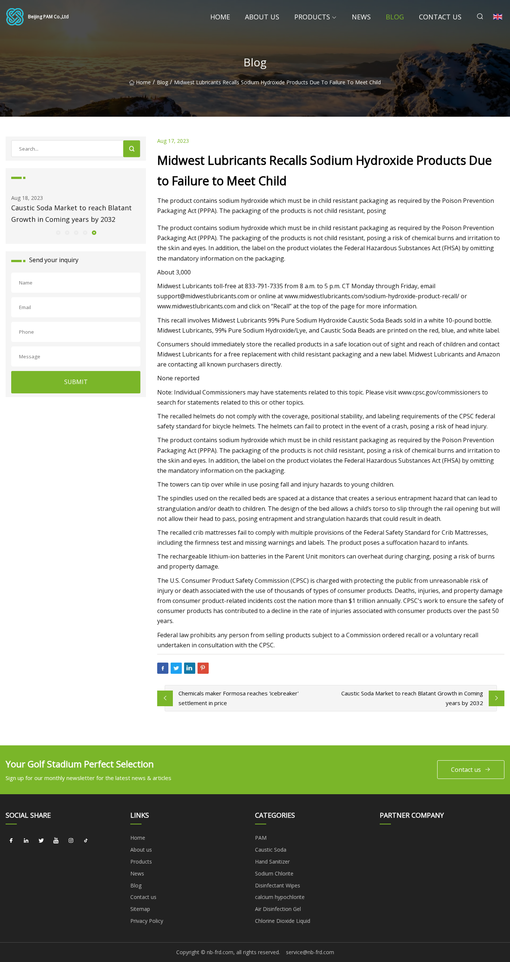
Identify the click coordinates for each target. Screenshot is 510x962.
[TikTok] (85, 840)
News (361, 16)
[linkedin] (26, 840)
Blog (395, 16)
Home (220, 16)
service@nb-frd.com (310, 952)
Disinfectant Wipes (277, 885)
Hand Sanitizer (272, 861)
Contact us (440, 16)
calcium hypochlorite (280, 896)
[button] (58, 232)
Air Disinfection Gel (278, 908)
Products (312, 16)
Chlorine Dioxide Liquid (282, 920)
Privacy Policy (146, 920)
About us (262, 16)
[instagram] (71, 840)
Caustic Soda (270, 849)
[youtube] (56, 840)
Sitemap (140, 908)
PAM (261, 837)
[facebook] (11, 840)
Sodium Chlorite (274, 873)
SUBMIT (76, 382)
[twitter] (41, 840)
